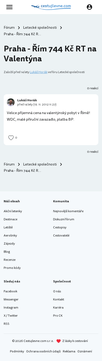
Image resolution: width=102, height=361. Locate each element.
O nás (57, 291)
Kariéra (58, 307)
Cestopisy (59, 227)
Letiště (8, 227)
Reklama (69, 351)
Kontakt (58, 299)
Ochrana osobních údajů (43, 351)
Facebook (10, 291)
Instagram (11, 307)
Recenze (9, 260)
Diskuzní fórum (63, 219)
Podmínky (17, 351)
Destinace (10, 219)
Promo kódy (12, 268)
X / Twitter (11, 315)
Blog (7, 252)
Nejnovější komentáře (68, 211)
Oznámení (84, 351)
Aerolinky (10, 235)
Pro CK (58, 315)
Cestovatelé (61, 235)
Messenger (11, 299)
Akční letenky (13, 211)
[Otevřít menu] (11, 7)
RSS (6, 324)
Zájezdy (9, 243)
